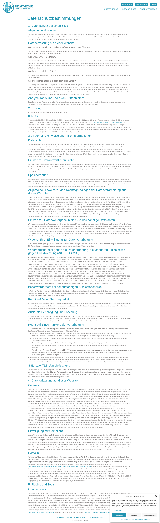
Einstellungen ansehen (149, 515)
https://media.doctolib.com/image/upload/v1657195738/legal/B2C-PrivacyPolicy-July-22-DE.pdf (59, 466)
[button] (156, 496)
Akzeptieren (119, 515)
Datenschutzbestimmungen (136, 519)
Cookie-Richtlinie (124, 519)
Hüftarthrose (129, 9)
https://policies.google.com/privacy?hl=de (97, 512)
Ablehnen (134, 515)
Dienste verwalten (117, 510)
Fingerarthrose (148, 9)
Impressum (147, 519)
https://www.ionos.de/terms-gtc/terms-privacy (107, 122)
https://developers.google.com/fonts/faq (41, 512)
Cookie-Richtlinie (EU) (95, 517)
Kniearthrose (111, 9)
